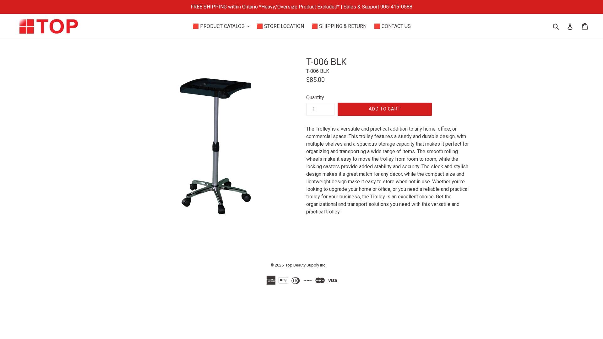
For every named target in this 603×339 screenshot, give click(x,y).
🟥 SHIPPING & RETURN (339, 26)
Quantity (315, 97)
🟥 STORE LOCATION (280, 26)
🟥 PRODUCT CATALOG (222, 26)
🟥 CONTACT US (392, 26)
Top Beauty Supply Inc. (305, 265)
